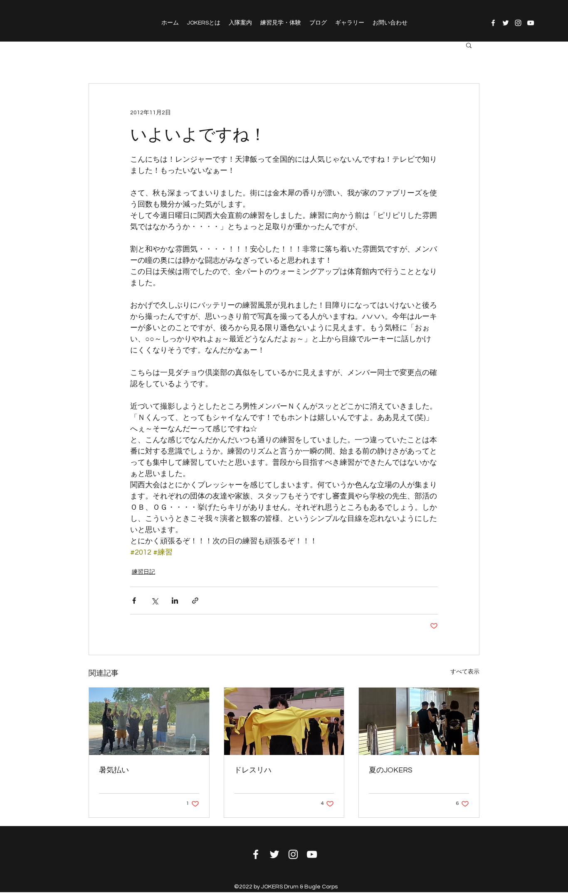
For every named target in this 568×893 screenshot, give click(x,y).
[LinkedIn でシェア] (175, 600)
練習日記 (143, 572)
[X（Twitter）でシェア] (154, 600)
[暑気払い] (149, 721)
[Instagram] (518, 23)
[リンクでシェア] (195, 600)
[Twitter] (505, 23)
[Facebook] (493, 23)
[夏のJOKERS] (419, 721)
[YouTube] (530, 23)
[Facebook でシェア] (134, 600)
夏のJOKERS (390, 770)
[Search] (479, 21)
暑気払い (114, 770)
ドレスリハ (253, 770)
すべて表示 (464, 672)
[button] (469, 45)
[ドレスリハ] (284, 721)
